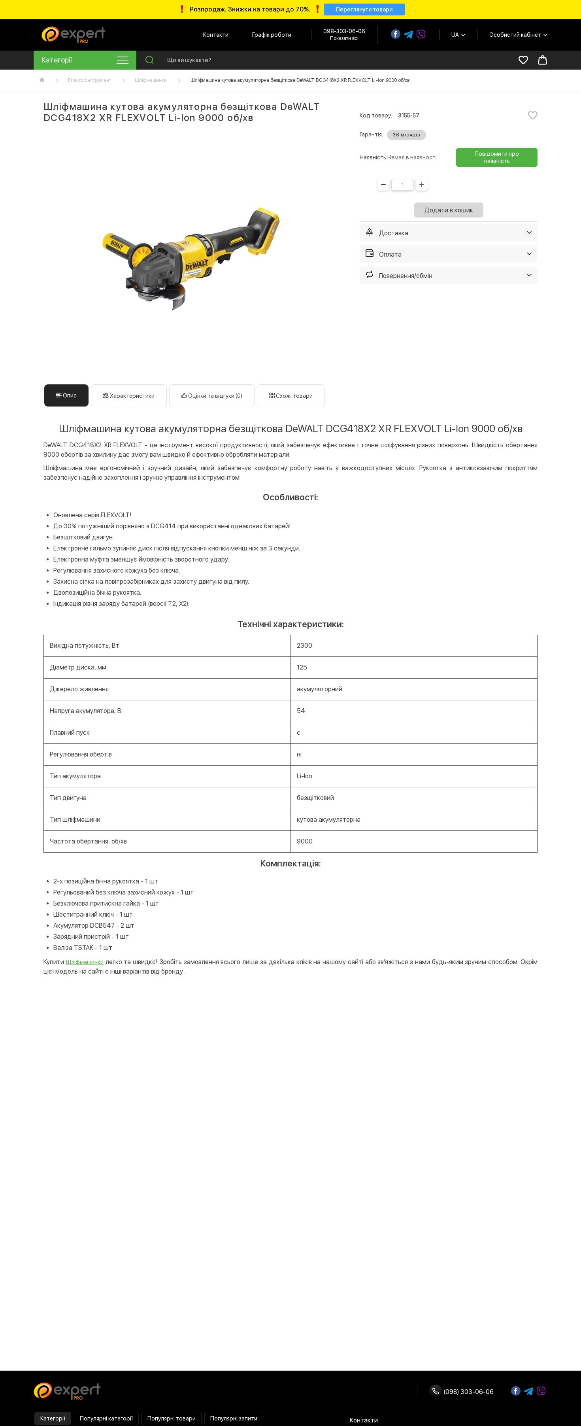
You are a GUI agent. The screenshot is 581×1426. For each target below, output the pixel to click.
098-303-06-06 (344, 31)
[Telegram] (408, 35)
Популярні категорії (106, 1418)
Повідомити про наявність (497, 157)
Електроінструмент (89, 80)
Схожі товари (294, 396)
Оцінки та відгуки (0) (214, 396)
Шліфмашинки (151, 80)
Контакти (215, 35)
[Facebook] (395, 34)
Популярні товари (171, 1418)
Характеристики (132, 396)
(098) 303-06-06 (468, 1392)
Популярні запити (233, 1418)
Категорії (52, 1418)
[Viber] (421, 35)
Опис (69, 395)
